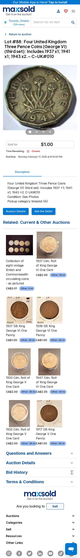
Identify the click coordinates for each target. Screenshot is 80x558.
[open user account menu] (58, 11)
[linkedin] (40, 553)
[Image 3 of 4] (43, 132)
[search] (73, 22)
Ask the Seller (43, 211)
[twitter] (29, 553)
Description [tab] (22, 171)
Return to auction (20, 34)
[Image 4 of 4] (50, 132)
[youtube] (50, 553)
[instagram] (8, 553)
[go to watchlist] (66, 11)
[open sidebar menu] (73, 11)
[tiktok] (60, 553)
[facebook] (19, 553)
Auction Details (16, 211)
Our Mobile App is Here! (40, 2)
